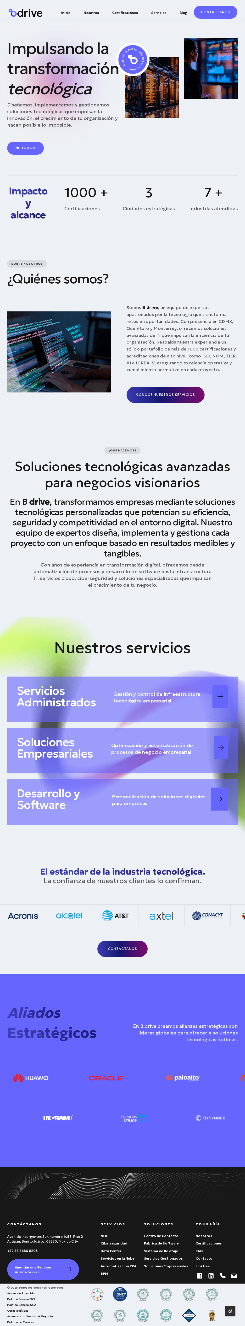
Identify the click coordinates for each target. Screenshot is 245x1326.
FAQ (199, 1251)
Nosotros (91, 13)
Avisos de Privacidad (21, 1293)
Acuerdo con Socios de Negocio (30, 1316)
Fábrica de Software (161, 1243)
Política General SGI (21, 1299)
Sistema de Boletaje (161, 1251)
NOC (104, 1236)
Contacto (204, 1258)
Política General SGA (21, 1305)
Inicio (65, 13)
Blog (183, 13)
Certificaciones (125, 13)
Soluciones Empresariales (166, 1266)
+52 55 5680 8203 (22, 1251)
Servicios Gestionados (163, 1258)
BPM (104, 1273)
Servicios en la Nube (117, 1258)
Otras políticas (17, 1310)
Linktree (203, 1266)
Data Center (111, 1251)
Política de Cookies (20, 1322)
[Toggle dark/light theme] (230, 1311)
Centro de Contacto (161, 1236)
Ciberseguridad (114, 1243)
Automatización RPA (118, 1266)
